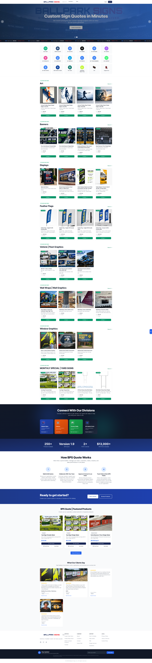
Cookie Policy (105, 640)
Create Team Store (69, 636)
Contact (79, 640)
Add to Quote (52, 543)
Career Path (79, 643)
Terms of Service (105, 638)
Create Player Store (69, 638)
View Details (56, 546)
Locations (79, 638)
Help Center (92, 638)
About (78, 636)
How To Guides (92, 636)
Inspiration (71, 1)
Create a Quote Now (76, 27)
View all (109, 83)
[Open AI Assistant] (151, 331)
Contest (66, 644)
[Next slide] (149, 21)
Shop (77, 1)
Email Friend (47, 546)
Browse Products (105, 496)
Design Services (92, 643)
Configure (48, 115)
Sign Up (110, 1)
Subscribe (110, 652)
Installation (91, 645)
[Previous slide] (2, 21)
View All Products (76, 553)
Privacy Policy (105, 636)
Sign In (106, 1)
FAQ (90, 640)
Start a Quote (92, 496)
